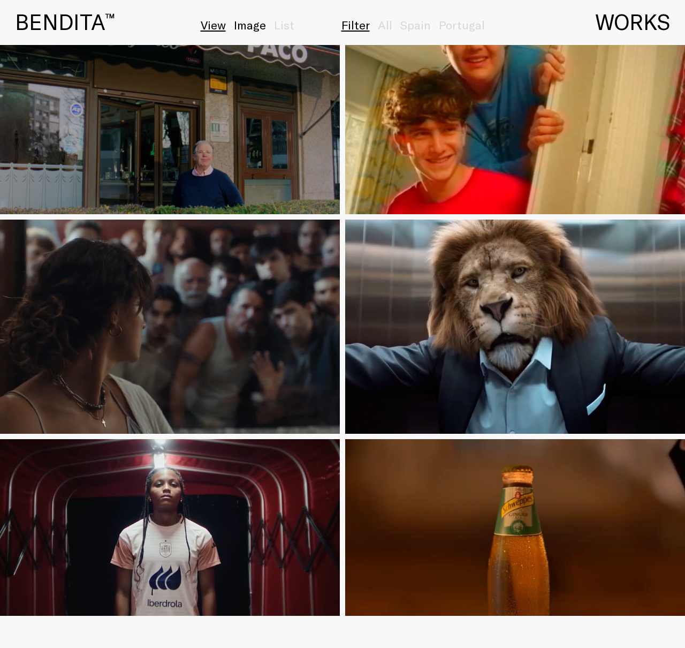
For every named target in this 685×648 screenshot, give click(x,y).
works (632, 21)
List (284, 25)
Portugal (462, 25)
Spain (415, 25)
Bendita (65, 21)
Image (250, 25)
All (385, 25)
